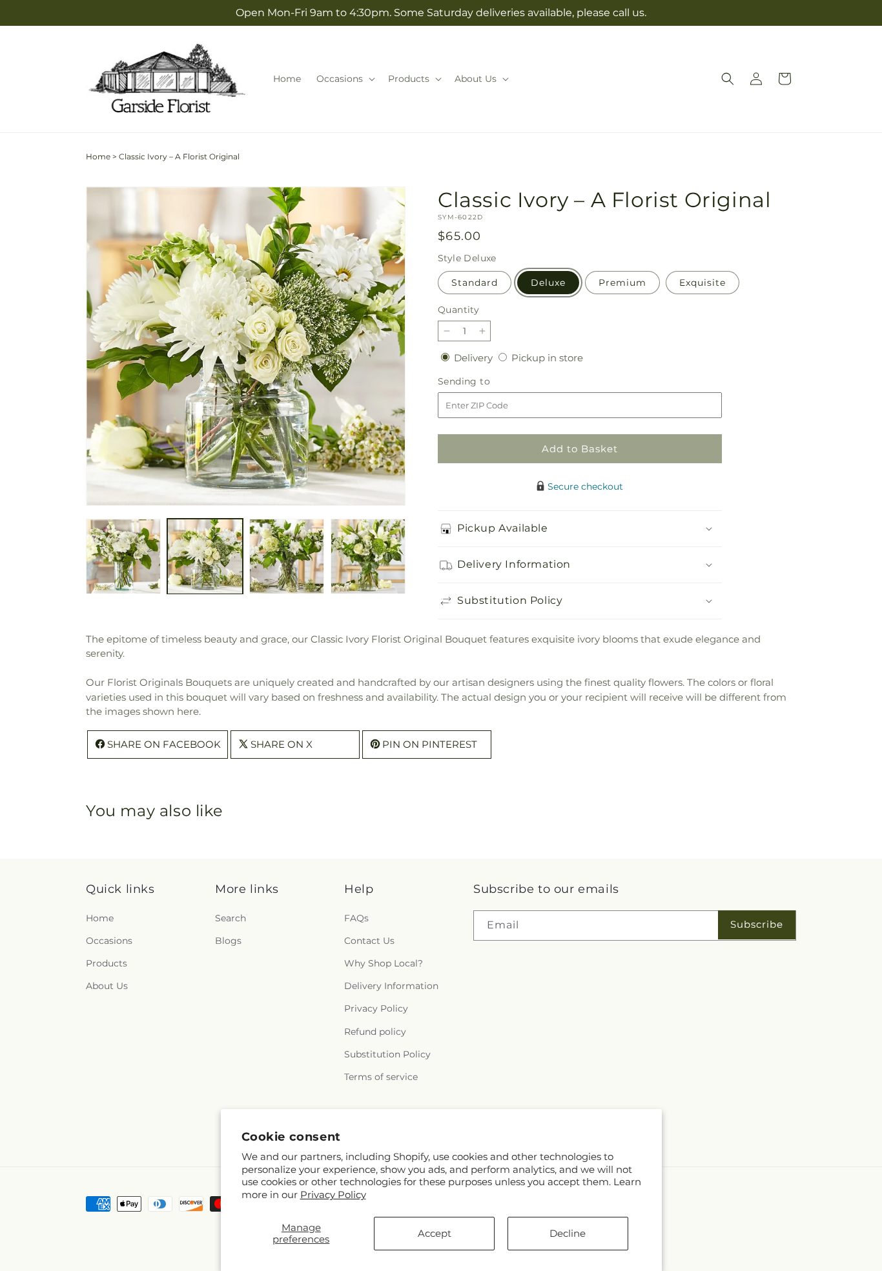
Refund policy (375, 1031)
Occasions (109, 940)
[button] (344, 78)
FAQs (356, 917)
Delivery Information (391, 986)
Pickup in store (547, 358)
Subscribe (756, 923)
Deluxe (548, 282)
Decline (567, 1233)
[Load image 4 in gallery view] (368, 556)
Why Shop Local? (383, 962)
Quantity (458, 309)
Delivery (474, 358)
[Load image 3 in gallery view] (286, 556)
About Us (107, 986)
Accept (434, 1233)
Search (230, 917)
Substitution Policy (387, 1053)
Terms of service (381, 1076)
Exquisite (702, 282)
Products (106, 962)
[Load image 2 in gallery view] (204, 556)
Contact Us (369, 940)
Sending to (483, 381)
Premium (622, 282)
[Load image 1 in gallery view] (123, 556)
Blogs (228, 940)
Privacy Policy (333, 1194)
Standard (474, 282)
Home (98, 156)
